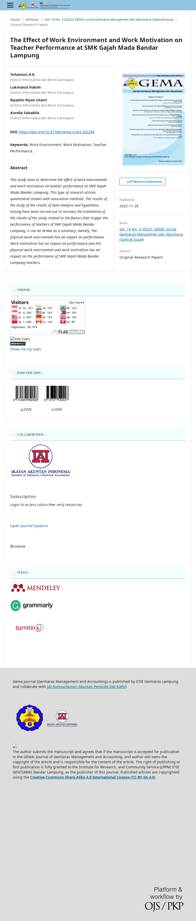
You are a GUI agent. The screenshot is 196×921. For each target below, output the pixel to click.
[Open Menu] (10, 5)
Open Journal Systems (29, 525)
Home (15, 19)
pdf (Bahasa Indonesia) (144, 181)
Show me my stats (25, 349)
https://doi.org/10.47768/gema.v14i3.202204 (56, 131)
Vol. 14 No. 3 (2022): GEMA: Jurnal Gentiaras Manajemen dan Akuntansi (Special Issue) (109, 19)
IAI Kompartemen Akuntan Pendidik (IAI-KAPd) (87, 686)
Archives (32, 19)
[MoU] (40, 475)
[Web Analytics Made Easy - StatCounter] (18, 344)
